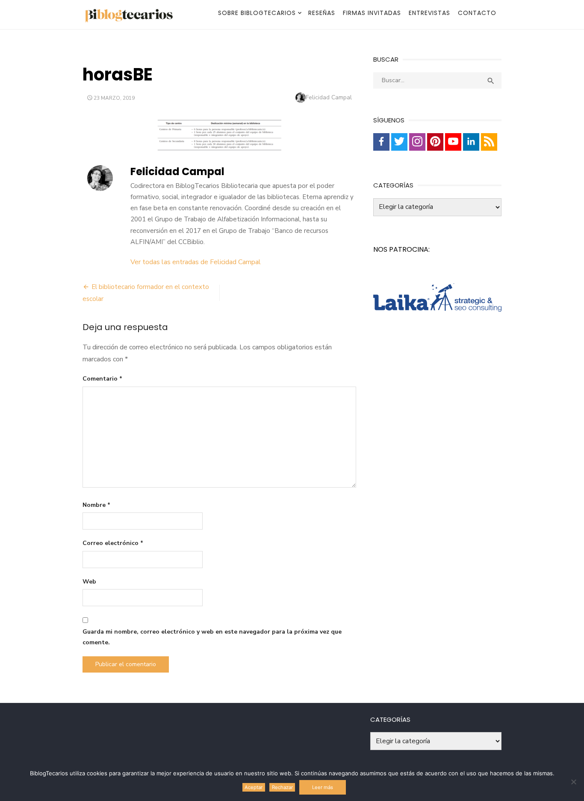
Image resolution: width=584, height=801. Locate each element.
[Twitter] (399, 142)
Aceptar (254, 787)
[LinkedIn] (471, 142)
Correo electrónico (113, 543)
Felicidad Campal (329, 97)
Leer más (322, 787)
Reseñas (321, 13)
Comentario (102, 379)
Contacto (477, 13)
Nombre (96, 505)
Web (89, 582)
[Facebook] (381, 142)
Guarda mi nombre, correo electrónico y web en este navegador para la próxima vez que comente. (212, 637)
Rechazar (282, 787)
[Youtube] (453, 142)
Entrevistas (429, 13)
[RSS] (489, 142)
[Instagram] (417, 142)
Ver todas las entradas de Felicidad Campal (195, 262)
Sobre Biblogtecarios (257, 13)
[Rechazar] (573, 781)
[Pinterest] (435, 142)
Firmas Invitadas (372, 13)
